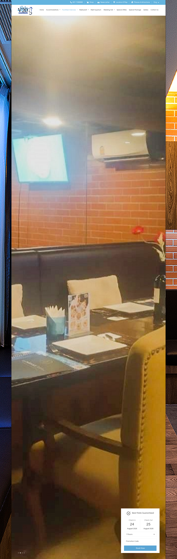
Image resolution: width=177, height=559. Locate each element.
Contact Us (154, 10)
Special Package (135, 10)
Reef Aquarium (96, 10)
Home (42, 10)
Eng (155, 2)
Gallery (145, 10)
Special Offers (122, 10)
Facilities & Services (69, 10)
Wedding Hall (108, 10)
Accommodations (52, 10)
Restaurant (83, 10)
